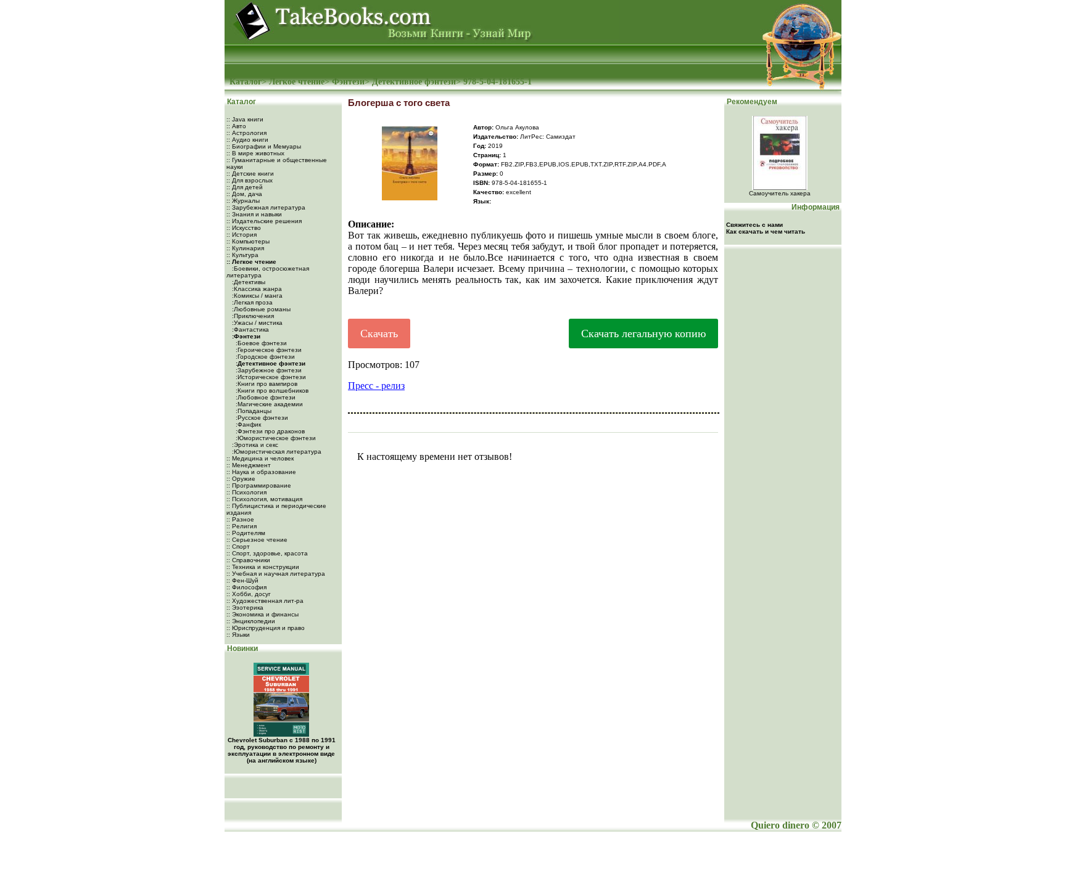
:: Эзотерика (244, 607)
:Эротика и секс (254, 444)
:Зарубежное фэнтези (268, 370)
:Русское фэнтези (261, 417)
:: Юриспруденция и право (265, 627)
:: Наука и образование (261, 472)
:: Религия (241, 526)
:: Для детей (244, 187)
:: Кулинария (245, 248)
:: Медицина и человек (260, 458)
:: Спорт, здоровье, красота (267, 553)
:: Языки (238, 634)
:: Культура (242, 255)
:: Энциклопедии (250, 621)
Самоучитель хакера (780, 193)
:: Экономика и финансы (262, 614)
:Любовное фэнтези (264, 397)
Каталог (245, 81)
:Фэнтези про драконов (269, 431)
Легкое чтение (296, 81)
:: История (241, 234)
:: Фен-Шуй (242, 580)
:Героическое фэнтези (268, 349)
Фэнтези (348, 81)
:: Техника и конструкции (262, 566)
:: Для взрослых (249, 180)
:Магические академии (268, 404)
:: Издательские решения (264, 221)
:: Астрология (246, 132)
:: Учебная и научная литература (275, 573)
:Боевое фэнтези (260, 343)
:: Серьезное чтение (256, 539)
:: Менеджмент (248, 465)
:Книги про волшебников (271, 390)
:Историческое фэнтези (270, 377)
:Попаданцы (252, 410)
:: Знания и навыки (254, 214)
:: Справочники (248, 560)
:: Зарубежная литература (265, 207)
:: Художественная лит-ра (265, 600)
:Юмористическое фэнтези (275, 438)
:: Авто (236, 126)
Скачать (379, 333)
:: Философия (246, 587)
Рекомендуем (751, 101)
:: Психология (246, 492)
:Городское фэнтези (264, 356)
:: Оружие (240, 478)
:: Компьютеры (248, 241)
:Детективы (247, 282)
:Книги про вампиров (265, 383)
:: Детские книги (250, 173)
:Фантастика (249, 329)
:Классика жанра (256, 288)
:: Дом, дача (244, 193)
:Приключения (252, 316)
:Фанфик (247, 424)
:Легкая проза (251, 302)
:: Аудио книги (247, 139)
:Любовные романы (260, 309)
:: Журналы (243, 200)
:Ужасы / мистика (256, 322)
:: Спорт (238, 546)
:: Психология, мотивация (264, 499)
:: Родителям (245, 533)
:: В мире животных (255, 153)
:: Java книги (244, 119)
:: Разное (240, 519)
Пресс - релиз (376, 385)
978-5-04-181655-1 (497, 81)
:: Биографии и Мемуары (263, 146)
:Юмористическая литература (275, 451)
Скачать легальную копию (643, 333)
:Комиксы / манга (256, 295)
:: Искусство (243, 227)
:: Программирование (258, 485)
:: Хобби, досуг (248, 594)
